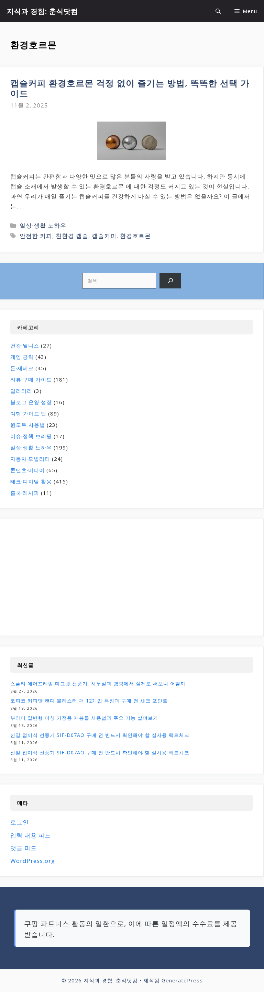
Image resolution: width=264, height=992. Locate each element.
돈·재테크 (22, 368)
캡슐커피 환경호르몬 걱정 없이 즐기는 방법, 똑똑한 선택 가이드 (130, 88)
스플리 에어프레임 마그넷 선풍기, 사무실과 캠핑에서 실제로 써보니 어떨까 (98, 683)
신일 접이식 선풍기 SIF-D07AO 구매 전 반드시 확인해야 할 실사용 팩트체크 (99, 735)
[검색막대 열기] (218, 11)
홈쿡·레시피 (24, 492)
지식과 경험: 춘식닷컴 (42, 11)
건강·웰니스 (24, 345)
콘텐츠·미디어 (27, 470)
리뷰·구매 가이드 (31, 379)
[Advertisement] (68, 577)
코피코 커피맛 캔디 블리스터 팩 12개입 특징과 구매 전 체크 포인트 (89, 700)
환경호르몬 (135, 236)
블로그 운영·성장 (31, 402)
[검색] (170, 280)
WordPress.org (32, 861)
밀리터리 (21, 390)
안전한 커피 (36, 236)
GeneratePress (182, 980)
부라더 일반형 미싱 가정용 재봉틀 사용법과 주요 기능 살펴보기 (84, 718)
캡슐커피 (104, 236)
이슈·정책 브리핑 (31, 436)
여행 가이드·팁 (28, 413)
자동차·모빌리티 (30, 458)
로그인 (19, 822)
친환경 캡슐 (72, 236)
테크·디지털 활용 (31, 481)
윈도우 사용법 (27, 424)
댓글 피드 (23, 848)
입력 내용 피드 (30, 835)
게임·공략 (22, 356)
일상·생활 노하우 (43, 225)
